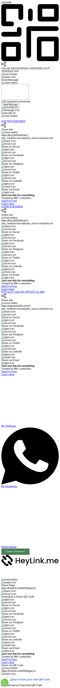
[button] (30, 521)
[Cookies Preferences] (5, 682)
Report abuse (9, 547)
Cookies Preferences (15, 551)
